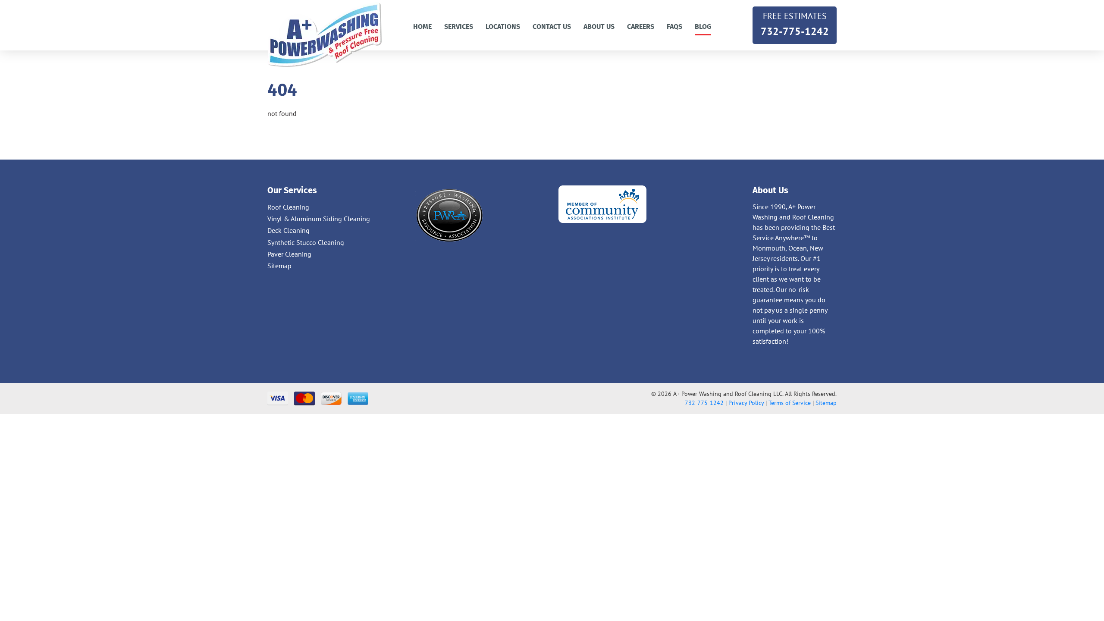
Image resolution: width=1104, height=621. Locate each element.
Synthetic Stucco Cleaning (305, 242)
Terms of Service (789, 403)
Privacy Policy (746, 403)
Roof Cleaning (288, 207)
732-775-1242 (795, 24)
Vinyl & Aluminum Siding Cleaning (318, 218)
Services (458, 26)
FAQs (674, 26)
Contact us (552, 26)
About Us (599, 26)
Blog (703, 26)
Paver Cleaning (289, 254)
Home (422, 26)
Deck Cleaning (288, 230)
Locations (503, 26)
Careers (640, 26)
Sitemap (279, 265)
